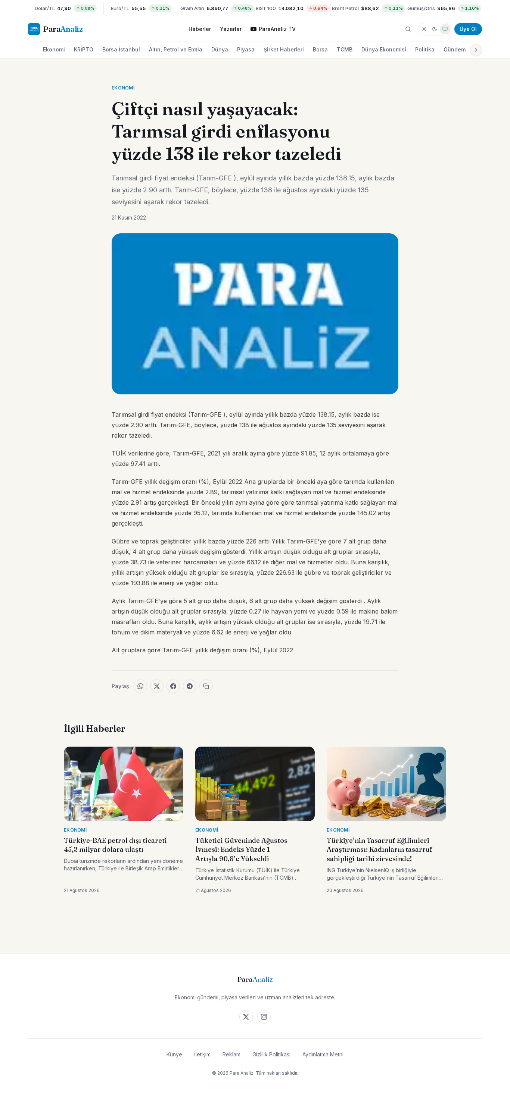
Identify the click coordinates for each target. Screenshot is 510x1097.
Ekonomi (54, 49)
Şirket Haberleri (284, 49)
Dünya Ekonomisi (383, 49)
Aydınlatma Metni (322, 1054)
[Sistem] (445, 29)
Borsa (320, 49)
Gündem (455, 49)
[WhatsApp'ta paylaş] (140, 686)
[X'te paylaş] (157, 686)
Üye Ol (468, 29)
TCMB (344, 49)
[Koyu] (434, 29)
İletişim (202, 1054)
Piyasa (246, 49)
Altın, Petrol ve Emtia (175, 49)
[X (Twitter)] (246, 1017)
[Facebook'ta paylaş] (173, 686)
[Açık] (424, 29)
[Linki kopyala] (206, 686)
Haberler (200, 29)
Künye (174, 1054)
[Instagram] (264, 1017)
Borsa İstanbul (121, 49)
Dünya (219, 49)
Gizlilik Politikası (271, 1054)
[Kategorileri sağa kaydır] (476, 50)
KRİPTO (83, 49)
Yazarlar (231, 29)
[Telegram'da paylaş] (189, 686)
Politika (425, 49)
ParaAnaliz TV (277, 29)
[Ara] (408, 29)
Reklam (231, 1054)
